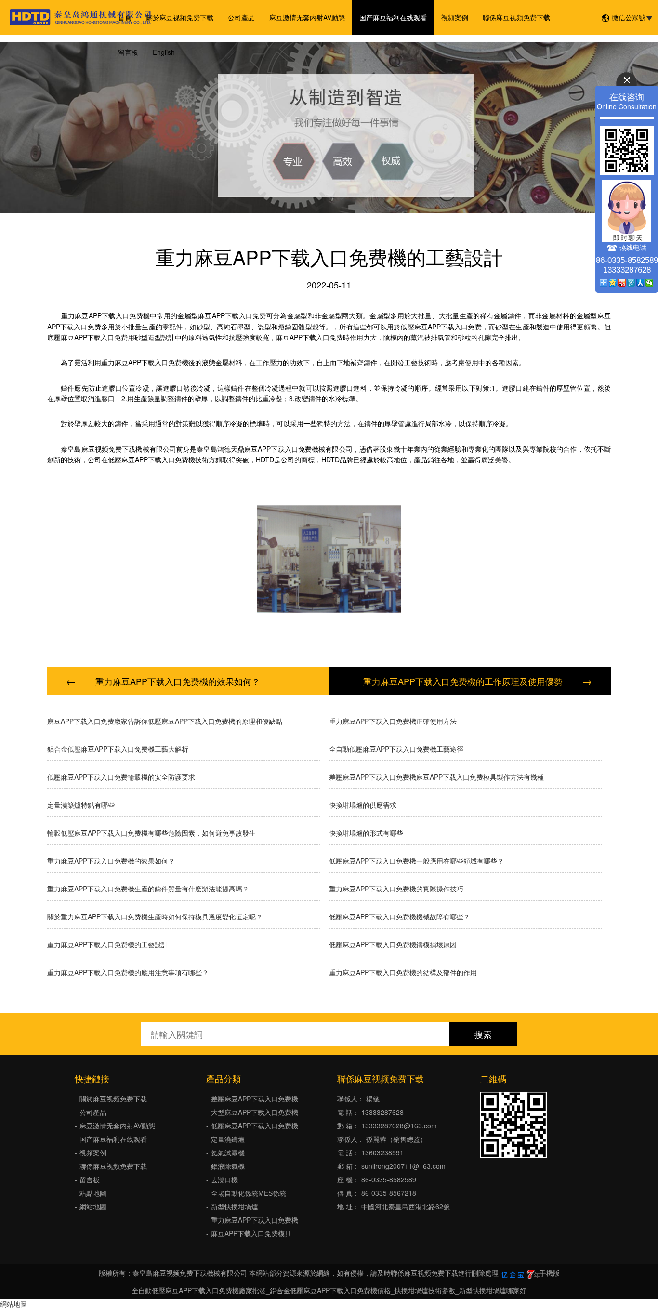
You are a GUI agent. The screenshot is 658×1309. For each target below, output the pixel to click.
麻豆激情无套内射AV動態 (307, 17)
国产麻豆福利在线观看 (393, 17)
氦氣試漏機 (228, 1152)
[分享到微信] (649, 283)
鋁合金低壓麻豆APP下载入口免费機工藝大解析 (117, 749)
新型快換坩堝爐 (234, 1206)
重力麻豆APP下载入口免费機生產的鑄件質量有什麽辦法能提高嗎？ (148, 888)
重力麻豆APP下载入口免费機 (254, 1220)
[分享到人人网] (640, 283)
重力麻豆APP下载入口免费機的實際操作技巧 (396, 888)
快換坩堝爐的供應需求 (362, 805)
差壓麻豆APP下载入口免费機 (254, 1098)
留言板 (128, 52)
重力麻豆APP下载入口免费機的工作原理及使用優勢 (463, 681)
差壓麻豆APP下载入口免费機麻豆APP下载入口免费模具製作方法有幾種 (436, 777)
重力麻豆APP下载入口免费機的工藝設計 (107, 944)
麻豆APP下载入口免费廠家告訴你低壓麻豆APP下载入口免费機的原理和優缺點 (164, 721)
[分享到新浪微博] (622, 283)
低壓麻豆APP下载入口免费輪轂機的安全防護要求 (121, 777)
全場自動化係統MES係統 (248, 1193)
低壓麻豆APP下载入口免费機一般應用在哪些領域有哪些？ (416, 860)
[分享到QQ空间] (613, 283)
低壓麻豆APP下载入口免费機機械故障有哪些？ (399, 916)
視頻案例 (454, 17)
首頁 (125, 17)
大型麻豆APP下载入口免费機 (254, 1112)
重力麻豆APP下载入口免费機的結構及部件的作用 (403, 972)
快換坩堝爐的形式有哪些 (366, 833)
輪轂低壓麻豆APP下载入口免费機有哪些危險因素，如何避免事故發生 (151, 833)
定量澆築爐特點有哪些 (81, 805)
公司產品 (241, 17)
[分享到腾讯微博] (631, 283)
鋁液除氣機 (228, 1166)
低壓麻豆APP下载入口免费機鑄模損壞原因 (393, 944)
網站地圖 (92, 1206)
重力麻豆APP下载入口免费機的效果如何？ (111, 860)
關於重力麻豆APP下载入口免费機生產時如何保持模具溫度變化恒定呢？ (155, 916)
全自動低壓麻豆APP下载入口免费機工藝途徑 (396, 749)
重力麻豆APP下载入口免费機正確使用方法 (393, 721)
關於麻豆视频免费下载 (179, 17)
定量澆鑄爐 (228, 1139)
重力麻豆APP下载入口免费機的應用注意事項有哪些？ (128, 972)
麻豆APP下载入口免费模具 (251, 1233)
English (164, 52)
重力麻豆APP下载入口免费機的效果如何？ (177, 681)
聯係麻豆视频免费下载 (516, 17)
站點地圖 (92, 1193)
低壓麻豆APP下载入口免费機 (254, 1125)
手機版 (550, 1273)
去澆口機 (224, 1179)
